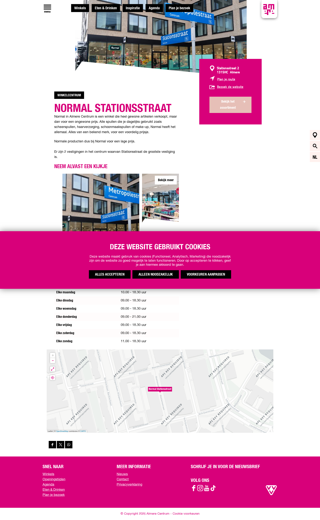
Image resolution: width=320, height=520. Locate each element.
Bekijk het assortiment (228, 104)
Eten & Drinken (106, 8)
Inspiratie (133, 8)
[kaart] (315, 135)
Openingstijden (54, 479)
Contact (123, 479)
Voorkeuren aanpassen (206, 274)
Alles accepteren (109, 274)
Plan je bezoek (179, 8)
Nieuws (122, 474)
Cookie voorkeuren (186, 513)
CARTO (83, 431)
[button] (160, 391)
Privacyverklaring (129, 484)
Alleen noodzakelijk (156, 274)
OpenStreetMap (62, 431)
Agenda (154, 8)
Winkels (80, 8)
